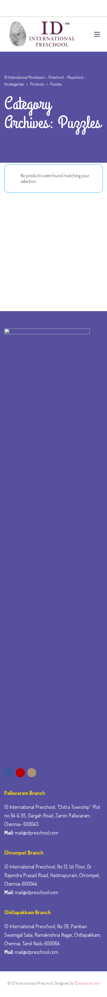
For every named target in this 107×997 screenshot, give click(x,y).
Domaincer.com (87, 983)
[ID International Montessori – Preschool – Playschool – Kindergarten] (41, 34)
